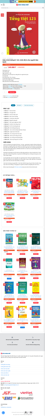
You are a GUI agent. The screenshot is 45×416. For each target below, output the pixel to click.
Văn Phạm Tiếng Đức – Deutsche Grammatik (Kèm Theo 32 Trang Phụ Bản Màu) (22, 296)
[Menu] (1, 4)
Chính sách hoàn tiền (5, 368)
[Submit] (43, 8)
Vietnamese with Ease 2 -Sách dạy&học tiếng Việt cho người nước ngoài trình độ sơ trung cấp (35, 320)
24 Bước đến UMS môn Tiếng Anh (22, 320)
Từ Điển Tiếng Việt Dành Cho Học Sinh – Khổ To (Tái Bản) (35, 296)
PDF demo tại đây (18, 167)
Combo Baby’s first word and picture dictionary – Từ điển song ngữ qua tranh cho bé (22, 192)
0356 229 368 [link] (7, 381)
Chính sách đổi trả (4, 373)
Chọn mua (12, 92)
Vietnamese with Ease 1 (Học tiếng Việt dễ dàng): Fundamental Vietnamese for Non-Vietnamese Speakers (9, 247)
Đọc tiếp (9, 278)
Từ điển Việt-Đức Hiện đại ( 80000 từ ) (22, 272)
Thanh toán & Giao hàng (28, 105)
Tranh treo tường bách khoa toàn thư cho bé (9, 216)
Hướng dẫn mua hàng (5, 364)
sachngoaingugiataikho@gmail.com (11, 384)
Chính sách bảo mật (5, 375)
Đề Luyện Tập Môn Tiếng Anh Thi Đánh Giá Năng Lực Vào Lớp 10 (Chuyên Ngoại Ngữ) (22, 247)
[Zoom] (2, 53)
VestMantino (3, 407)
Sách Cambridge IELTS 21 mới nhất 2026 (36, 192)
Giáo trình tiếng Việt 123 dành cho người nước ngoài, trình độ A (9, 296)
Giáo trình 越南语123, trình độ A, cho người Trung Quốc (9, 320)
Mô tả (13, 105)
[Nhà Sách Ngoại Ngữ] (22, 5)
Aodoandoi (9, 407)
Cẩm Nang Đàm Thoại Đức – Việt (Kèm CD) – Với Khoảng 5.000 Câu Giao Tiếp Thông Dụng (36, 247)
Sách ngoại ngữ (10, 58)
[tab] (13, 105)
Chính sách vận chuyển (5, 370)
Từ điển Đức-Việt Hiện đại (9, 271)
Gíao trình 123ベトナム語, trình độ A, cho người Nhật (36, 272)
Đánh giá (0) (19, 105)
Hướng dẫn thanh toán (5, 366)
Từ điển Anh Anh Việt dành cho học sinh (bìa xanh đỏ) (9, 192)
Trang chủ (4, 58)
